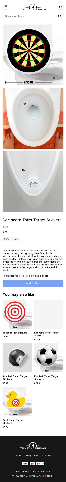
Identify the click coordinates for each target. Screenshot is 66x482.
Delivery (27, 455)
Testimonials (46, 455)
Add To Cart (33, 283)
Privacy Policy (22, 471)
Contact (17, 455)
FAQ (36, 455)
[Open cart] (60, 6)
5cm (16, 239)
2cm (6, 239)
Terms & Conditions (41, 471)
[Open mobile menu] (6, 6)
